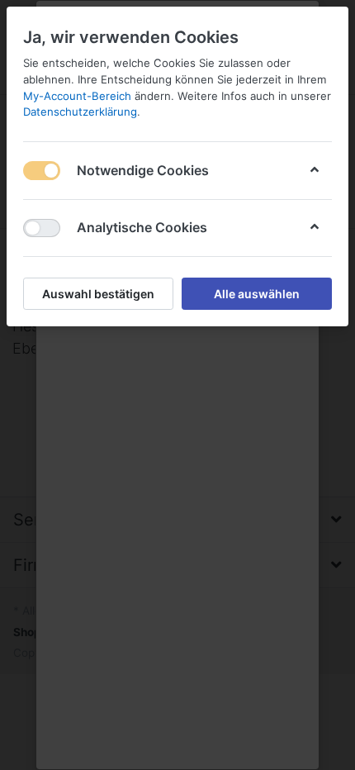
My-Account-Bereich (77, 95)
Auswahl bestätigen (98, 294)
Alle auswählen (257, 294)
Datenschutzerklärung (80, 111)
